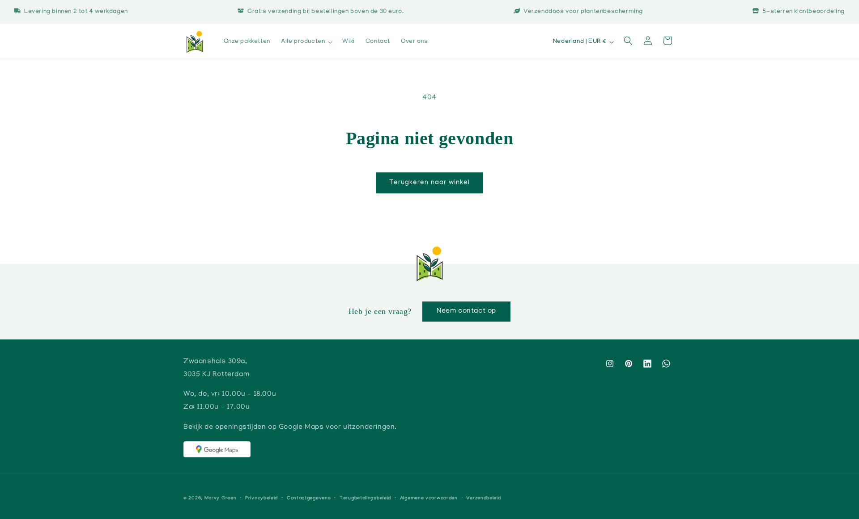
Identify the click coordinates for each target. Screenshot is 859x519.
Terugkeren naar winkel (429, 182)
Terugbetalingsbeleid (365, 498)
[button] (306, 42)
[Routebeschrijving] (217, 449)
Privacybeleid (261, 498)
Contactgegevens (309, 498)
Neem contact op (466, 311)
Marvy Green (220, 498)
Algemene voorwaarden (429, 498)
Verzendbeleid (483, 498)
